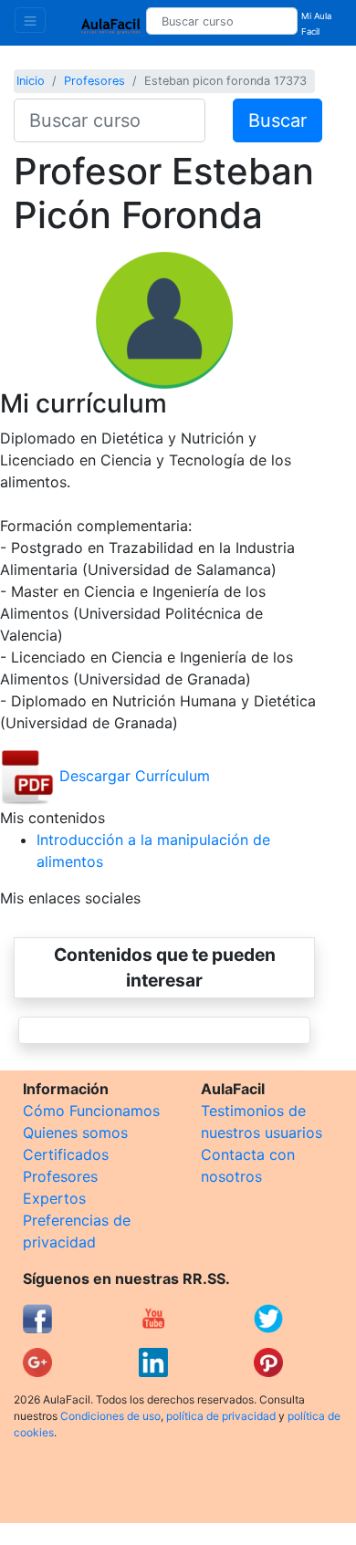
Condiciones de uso (110, 1416)
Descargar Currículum (132, 776)
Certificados (66, 1154)
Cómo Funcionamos (91, 1110)
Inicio (30, 81)
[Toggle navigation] (30, 20)
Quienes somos (75, 1132)
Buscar (277, 120)
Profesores (94, 81)
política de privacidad (221, 1416)
